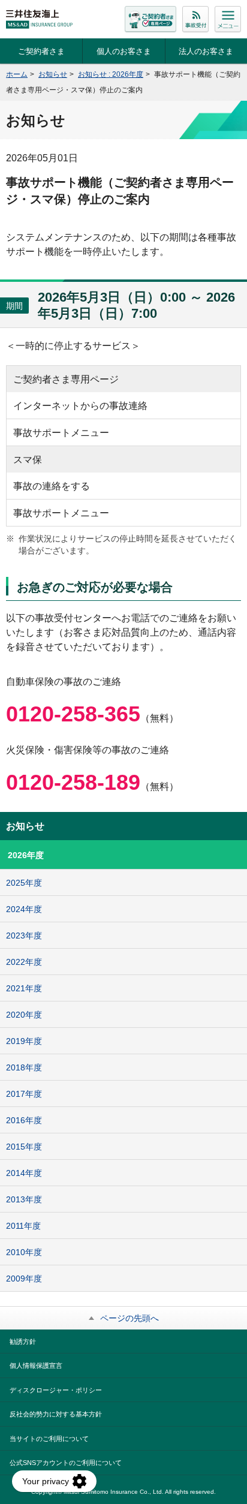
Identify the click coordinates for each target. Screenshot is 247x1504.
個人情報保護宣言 (36, 1365)
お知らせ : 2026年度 (110, 74)
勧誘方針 (23, 1341)
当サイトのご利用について (49, 1438)
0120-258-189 (73, 782)
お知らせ (52, 74)
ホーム (17, 74)
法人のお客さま (206, 51)
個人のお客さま (124, 51)
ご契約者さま (41, 51)
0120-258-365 (73, 714)
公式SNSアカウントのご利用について (66, 1462)
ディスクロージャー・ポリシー (56, 1390)
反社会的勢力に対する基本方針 (56, 1414)
